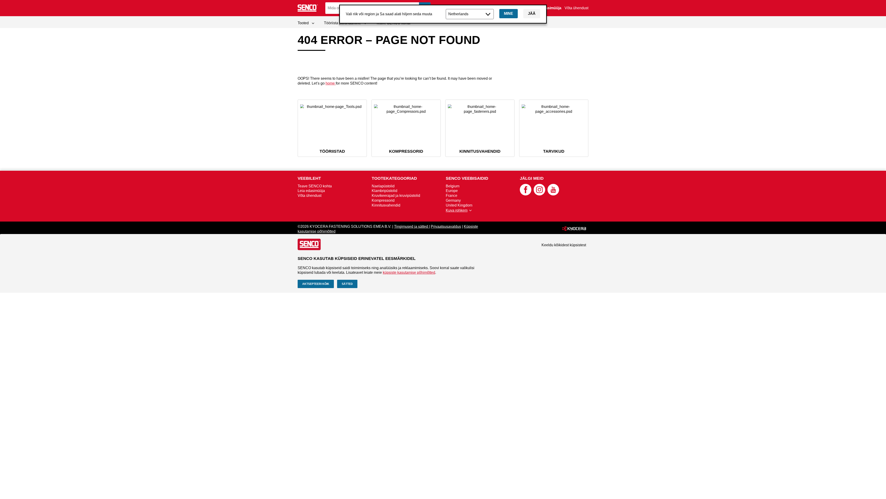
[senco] (308, 8)
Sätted (347, 284)
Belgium (452, 186)
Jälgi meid (532, 178)
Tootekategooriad (394, 178)
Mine (508, 13)
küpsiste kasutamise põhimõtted (409, 272)
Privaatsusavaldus (446, 226)
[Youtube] (553, 194)
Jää (532, 13)
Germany (453, 200)
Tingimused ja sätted (411, 226)
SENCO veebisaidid (467, 178)
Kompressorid (383, 200)
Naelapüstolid (383, 186)
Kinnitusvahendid (386, 205)
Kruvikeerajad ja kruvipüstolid (396, 196)
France (451, 196)
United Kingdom (459, 205)
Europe (452, 191)
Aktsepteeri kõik (315, 284)
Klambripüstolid (384, 191)
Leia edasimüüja (547, 8)
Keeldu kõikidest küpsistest (564, 245)
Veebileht (309, 178)
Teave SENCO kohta (315, 186)
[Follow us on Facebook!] (525, 194)
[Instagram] (539, 194)
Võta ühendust (576, 8)
